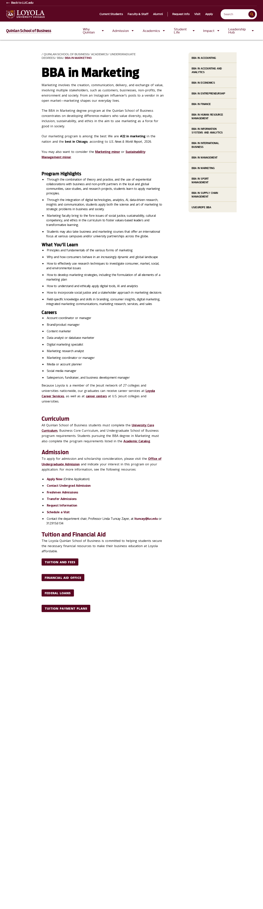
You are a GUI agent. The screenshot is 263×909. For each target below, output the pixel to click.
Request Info (181, 14)
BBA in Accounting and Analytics (207, 70)
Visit (197, 14)
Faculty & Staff (138, 14)
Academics (99, 54)
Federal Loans (58, 593)
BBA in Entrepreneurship (208, 93)
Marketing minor (107, 152)
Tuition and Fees (60, 562)
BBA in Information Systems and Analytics (207, 130)
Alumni (158, 14)
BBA (60, 58)
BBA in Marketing (78, 58)
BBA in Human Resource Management (207, 116)
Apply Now (55, 479)
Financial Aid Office (63, 578)
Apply (209, 14)
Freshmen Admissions (62, 492)
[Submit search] (251, 14)
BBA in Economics (203, 82)
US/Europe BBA (201, 207)
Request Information (62, 505)
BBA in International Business (205, 145)
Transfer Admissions (61, 499)
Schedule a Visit (58, 512)
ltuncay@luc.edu (146, 519)
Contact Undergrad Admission (69, 485)
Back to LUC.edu (22, 3)
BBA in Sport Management (200, 180)
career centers (96, 396)
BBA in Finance (201, 104)
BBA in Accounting (204, 58)
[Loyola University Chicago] (25, 14)
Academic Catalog (136, 441)
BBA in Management (204, 157)
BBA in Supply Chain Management (205, 195)
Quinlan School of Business (28, 30)
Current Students (111, 14)
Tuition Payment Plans (66, 608)
